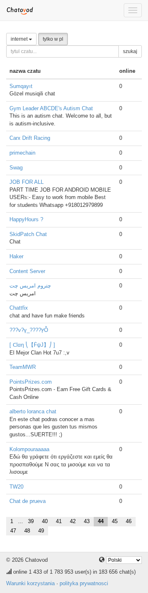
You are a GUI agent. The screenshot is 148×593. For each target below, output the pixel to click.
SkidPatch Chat (28, 234)
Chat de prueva (27, 501)
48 (27, 531)
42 (73, 521)
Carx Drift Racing (29, 138)
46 (129, 521)
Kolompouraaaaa (29, 449)
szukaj (130, 51)
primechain (22, 153)
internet (20, 39)
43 (87, 521)
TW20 (16, 487)
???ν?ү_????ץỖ (28, 330)
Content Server (27, 271)
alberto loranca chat (32, 411)
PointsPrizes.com (30, 382)
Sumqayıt (20, 86)
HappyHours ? (26, 219)
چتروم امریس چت (30, 286)
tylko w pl (53, 39)
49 (41, 531)
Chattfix (18, 308)
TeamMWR (22, 367)
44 (101, 521)
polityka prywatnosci (84, 583)
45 (115, 521)
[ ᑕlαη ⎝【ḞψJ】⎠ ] (32, 345)
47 (13, 531)
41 (59, 521)
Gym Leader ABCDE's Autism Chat (51, 108)
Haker (16, 256)
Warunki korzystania (30, 583)
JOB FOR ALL (26, 182)
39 (31, 521)
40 (45, 521)
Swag (16, 167)
